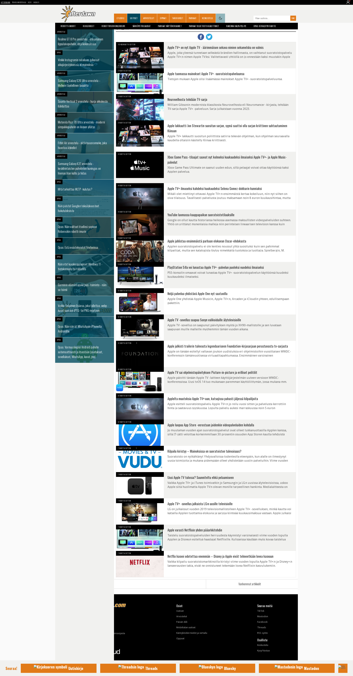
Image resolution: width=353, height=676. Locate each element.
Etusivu (120, 18)
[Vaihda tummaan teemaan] (220, 18)
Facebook (262, 622)
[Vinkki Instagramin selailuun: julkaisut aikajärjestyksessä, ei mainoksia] (84, 60)
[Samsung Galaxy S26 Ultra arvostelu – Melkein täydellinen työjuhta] (84, 81)
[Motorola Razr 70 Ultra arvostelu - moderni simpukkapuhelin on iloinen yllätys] (84, 122)
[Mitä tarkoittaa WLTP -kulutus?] (84, 187)
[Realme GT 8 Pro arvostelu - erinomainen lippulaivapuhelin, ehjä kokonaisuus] (84, 39)
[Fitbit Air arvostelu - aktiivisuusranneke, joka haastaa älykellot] (84, 143)
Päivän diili (181, 622)
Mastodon (262, 616)
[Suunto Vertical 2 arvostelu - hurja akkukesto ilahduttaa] (84, 102)
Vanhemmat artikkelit (249, 584)
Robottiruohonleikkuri (113, 26)
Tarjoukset (177, 18)
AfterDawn (5, 2)
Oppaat (163, 18)
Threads (261, 627)
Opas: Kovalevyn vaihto (265, 26)
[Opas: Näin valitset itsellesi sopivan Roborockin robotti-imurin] (84, 227)
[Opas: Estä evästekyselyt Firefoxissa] (84, 246)
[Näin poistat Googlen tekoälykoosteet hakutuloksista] (84, 206)
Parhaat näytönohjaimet (170, 26)
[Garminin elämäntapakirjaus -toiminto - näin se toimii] (84, 285)
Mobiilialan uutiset (185, 627)
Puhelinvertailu (19, 2)
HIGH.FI (36, 2)
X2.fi (30, 2)
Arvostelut (148, 18)
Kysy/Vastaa (263, 650)
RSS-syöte (262, 633)
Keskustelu (207, 18)
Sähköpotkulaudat (142, 26)
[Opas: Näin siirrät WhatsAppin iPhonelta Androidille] (84, 327)
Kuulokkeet (88, 26)
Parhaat (192, 18)
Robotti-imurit (68, 26)
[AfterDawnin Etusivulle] (78, 14)
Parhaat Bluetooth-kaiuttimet (204, 26)
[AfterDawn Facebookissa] (250, 18)
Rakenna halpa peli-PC (236, 26)
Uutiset (134, 18)
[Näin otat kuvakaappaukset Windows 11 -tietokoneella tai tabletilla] (84, 264)
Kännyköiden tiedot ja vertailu (191, 633)
